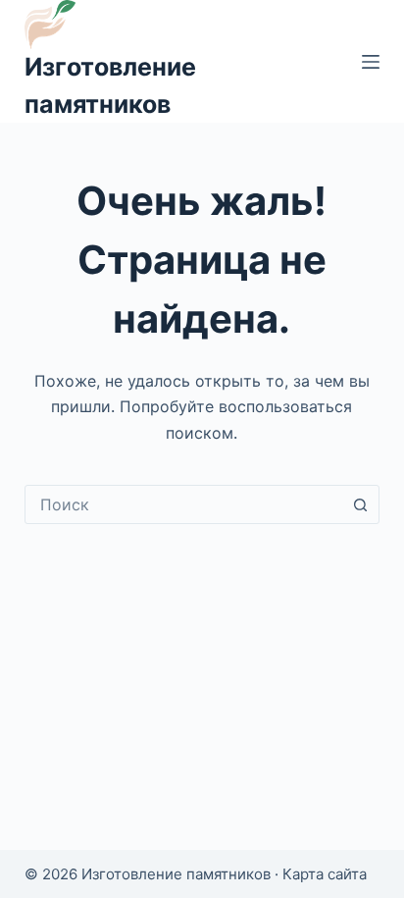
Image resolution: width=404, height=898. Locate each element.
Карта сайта (324, 874)
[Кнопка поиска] (360, 504)
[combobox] (183, 504)
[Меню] (370, 62)
